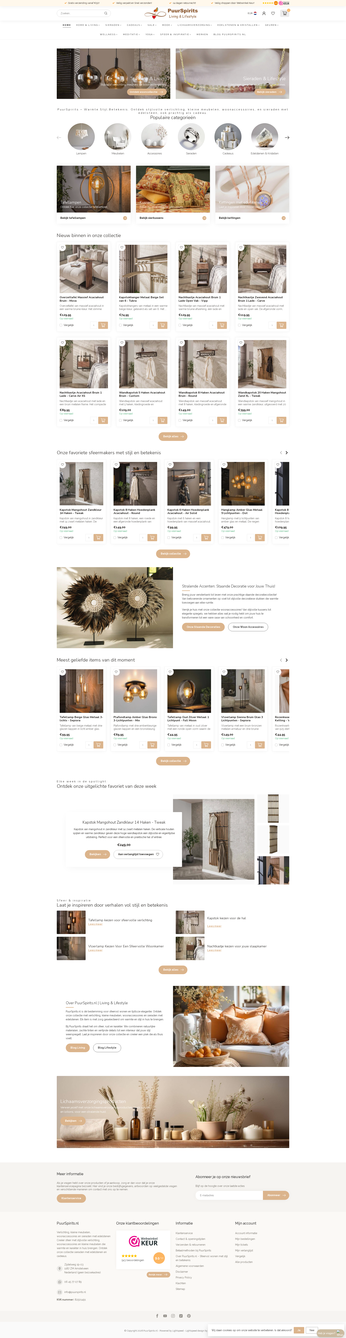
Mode (166, 25)
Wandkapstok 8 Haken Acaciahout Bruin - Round (202, 394)
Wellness (108, 34)
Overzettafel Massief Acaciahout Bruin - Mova (82, 299)
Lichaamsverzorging (194, 25)
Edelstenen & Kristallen (238, 25)
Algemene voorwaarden (190, 1266)
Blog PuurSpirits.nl (230, 34)
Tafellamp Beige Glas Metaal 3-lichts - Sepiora (81, 719)
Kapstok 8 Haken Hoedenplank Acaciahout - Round (134, 511)
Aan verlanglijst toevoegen (136, 854)
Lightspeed (178, 1330)
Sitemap (180, 1289)
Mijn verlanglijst (244, 1250)
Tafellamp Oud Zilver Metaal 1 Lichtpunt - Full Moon (188, 719)
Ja (299, 1330)
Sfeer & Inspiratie (174, 34)
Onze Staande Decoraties (203, 627)
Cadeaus (133, 25)
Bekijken (95, 854)
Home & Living (87, 25)
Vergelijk (69, 325)
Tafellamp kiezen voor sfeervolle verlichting (120, 920)
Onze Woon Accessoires (248, 627)
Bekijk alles (170, 436)
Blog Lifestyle (107, 1047)
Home (67, 25)
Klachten (181, 1283)
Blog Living (77, 1047)
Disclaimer (182, 1271)
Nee (312, 1330)
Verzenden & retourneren (190, 1244)
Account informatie (246, 1233)
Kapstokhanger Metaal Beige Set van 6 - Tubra (141, 299)
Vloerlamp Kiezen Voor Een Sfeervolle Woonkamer (126, 946)
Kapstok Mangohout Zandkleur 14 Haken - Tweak (80, 511)
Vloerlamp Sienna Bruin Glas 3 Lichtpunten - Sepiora (242, 719)
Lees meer (95, 924)
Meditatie (130, 34)
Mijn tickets (241, 1244)
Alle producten (244, 1262)
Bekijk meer (155, 1274)
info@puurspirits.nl (75, 1292)
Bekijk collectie (171, 553)
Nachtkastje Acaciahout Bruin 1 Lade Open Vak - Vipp (200, 299)
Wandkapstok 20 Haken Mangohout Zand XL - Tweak (262, 394)
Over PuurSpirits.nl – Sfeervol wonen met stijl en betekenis (202, 1258)
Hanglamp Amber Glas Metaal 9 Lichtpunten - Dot (242, 511)
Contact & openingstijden (190, 1239)
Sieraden (112, 25)
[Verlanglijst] (273, 13)
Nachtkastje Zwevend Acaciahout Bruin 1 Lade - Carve (260, 299)
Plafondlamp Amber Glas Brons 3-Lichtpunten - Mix (135, 719)
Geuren (271, 25)
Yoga (149, 34)
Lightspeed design (195, 1330)
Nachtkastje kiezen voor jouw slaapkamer (237, 946)
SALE (151, 25)
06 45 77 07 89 (73, 1281)
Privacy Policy (184, 1277)
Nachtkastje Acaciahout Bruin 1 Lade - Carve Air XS (81, 394)
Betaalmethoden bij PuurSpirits (193, 1250)
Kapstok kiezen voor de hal (226, 918)
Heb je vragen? (326, 1333)
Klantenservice (71, 1198)
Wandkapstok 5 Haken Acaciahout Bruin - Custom (142, 394)
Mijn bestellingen (245, 1239)
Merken (202, 34)
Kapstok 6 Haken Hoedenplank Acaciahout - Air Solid (188, 511)
